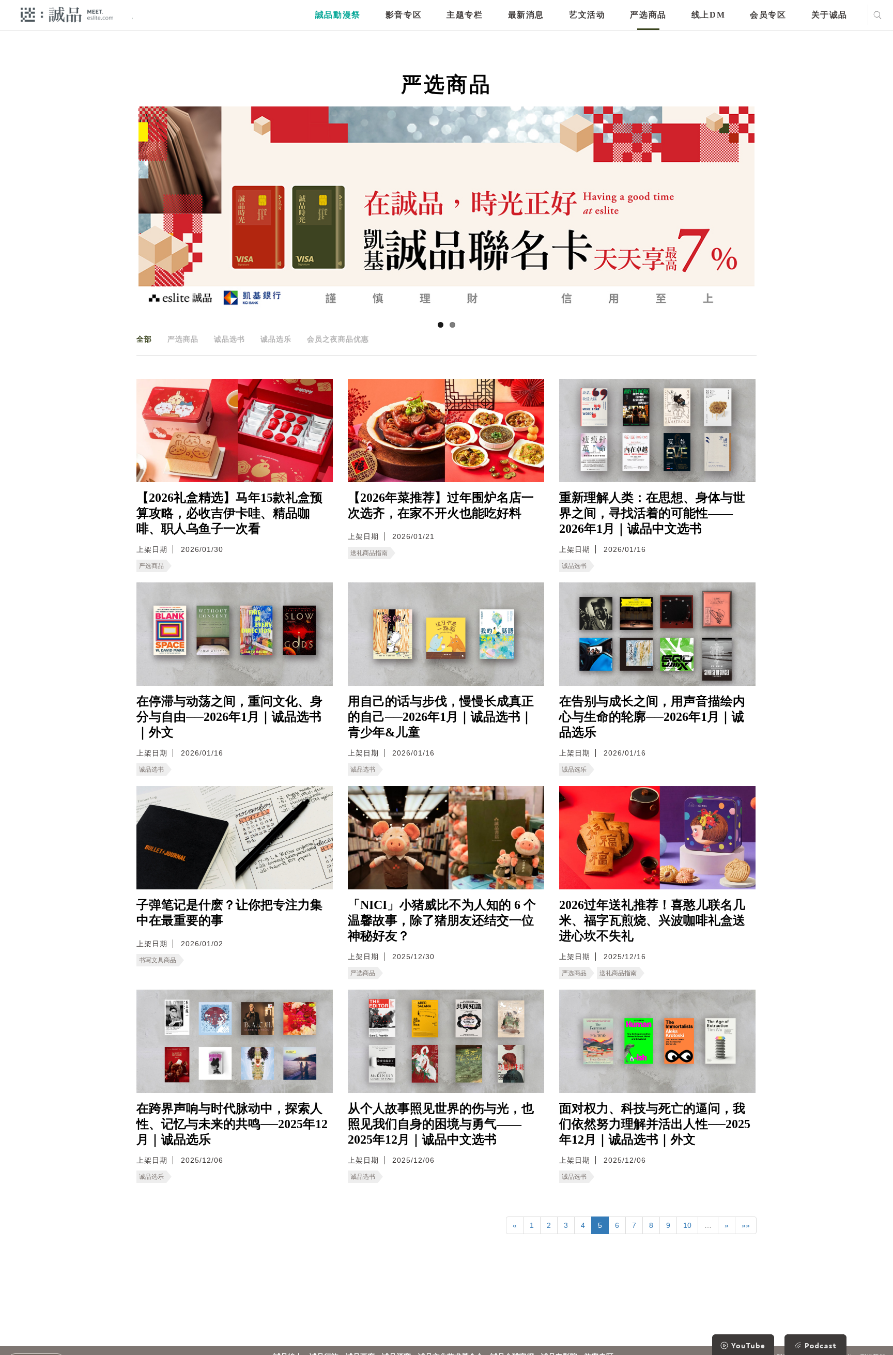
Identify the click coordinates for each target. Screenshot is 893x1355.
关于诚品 (829, 14)
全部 (144, 339)
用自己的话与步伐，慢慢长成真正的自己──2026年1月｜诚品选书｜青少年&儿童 (441, 717)
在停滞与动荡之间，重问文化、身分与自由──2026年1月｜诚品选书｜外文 (229, 717)
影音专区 (404, 14)
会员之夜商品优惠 (338, 339)
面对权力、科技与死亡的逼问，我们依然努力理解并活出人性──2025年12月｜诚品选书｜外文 (654, 1124)
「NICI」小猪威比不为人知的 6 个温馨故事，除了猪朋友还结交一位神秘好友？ (442, 920)
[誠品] (67, 14)
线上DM (708, 14)
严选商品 (648, 14)
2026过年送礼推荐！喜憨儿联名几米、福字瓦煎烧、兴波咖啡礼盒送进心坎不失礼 (652, 920)
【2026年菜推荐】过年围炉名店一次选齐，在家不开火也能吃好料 (441, 505)
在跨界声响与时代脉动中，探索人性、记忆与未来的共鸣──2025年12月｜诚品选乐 (232, 1124)
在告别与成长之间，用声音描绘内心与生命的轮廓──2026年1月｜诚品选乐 (652, 717)
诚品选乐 (275, 339)
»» (746, 1225)
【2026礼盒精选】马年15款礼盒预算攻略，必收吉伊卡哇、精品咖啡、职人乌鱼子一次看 (229, 513)
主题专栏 (464, 14)
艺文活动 (587, 14)
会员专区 (768, 14)
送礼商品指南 (369, 553)
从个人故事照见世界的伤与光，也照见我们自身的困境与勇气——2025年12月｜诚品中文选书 (441, 1124)
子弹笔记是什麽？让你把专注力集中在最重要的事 (229, 912)
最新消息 (526, 14)
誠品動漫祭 (338, 14)
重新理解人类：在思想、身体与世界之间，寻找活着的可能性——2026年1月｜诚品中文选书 (652, 513)
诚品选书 (229, 339)
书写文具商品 (157, 960)
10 (687, 1225)
